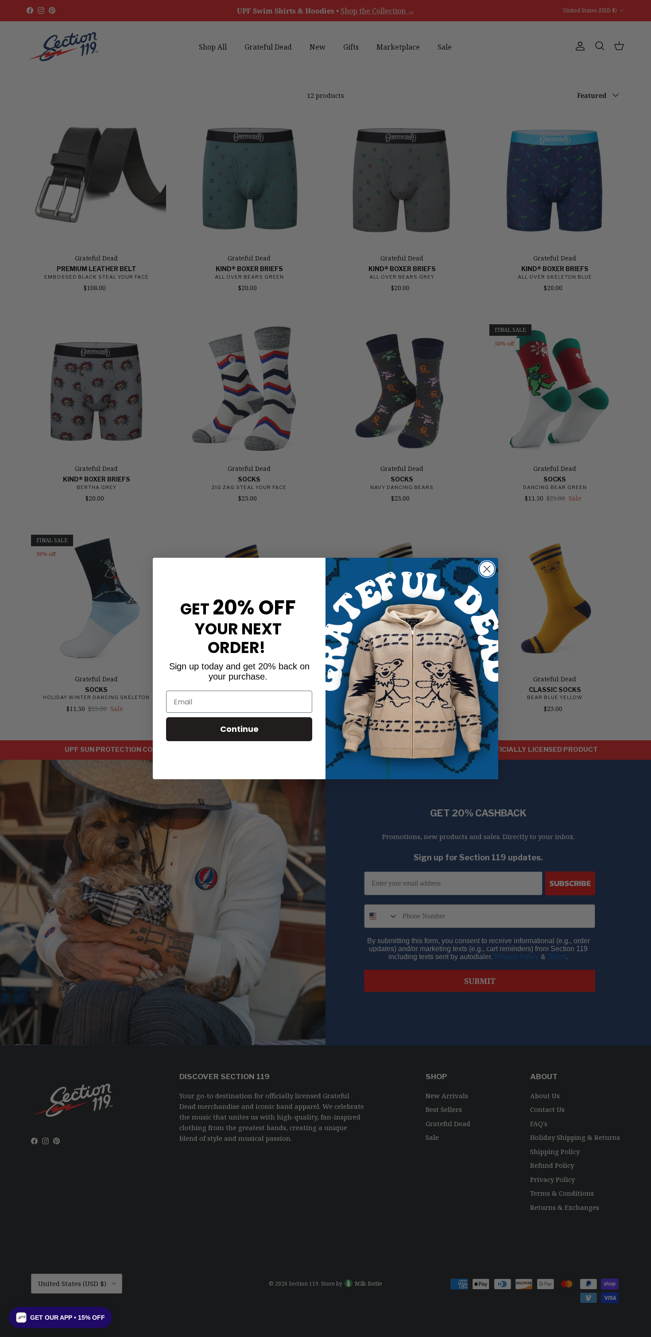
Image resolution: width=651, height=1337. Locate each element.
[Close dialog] (487, 569)
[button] (60, 1317)
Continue (239, 729)
